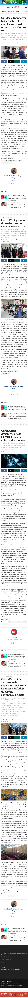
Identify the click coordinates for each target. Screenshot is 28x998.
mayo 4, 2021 (6, 241)
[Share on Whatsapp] (17, 61)
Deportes (25, 11)
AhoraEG (6, 983)
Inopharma (19, 160)
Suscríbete (9, 981)
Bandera (3, 967)
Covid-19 (24, 621)
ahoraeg (4, 451)
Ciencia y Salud (9, 15)
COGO (16, 371)
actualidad (10, 158)
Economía (11, 11)
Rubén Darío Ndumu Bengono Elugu (11, 42)
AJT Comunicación (18, 985)
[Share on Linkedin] (24, 61)
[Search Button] (26, 7)
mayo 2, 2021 (12, 451)
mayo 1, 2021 (6, 721)
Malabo (3, 963)
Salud (18, 11)
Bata (2, 965)
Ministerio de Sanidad (7, 162)
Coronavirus (17, 621)
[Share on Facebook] (4, 61)
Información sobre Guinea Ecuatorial (10, 969)
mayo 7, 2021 (6, 43)
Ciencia (14, 428)
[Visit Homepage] (12, 7)
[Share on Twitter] (11, 61)
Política (3, 11)
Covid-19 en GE (5, 373)
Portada (2, 15)
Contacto (3, 981)
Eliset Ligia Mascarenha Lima (8, 160)
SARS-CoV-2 (5, 624)
